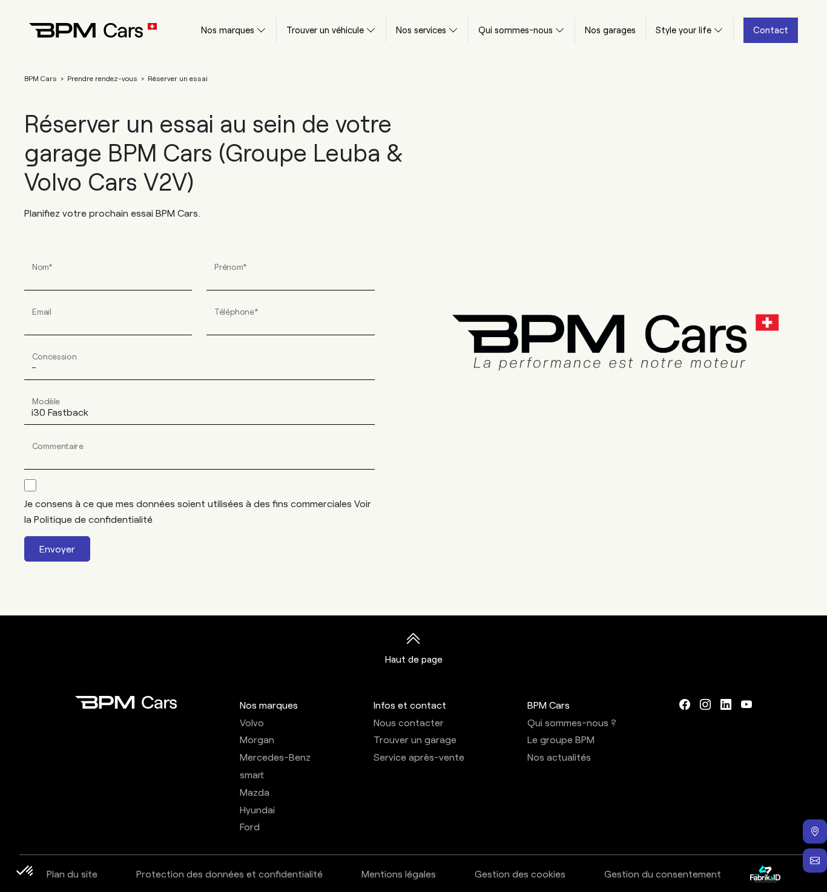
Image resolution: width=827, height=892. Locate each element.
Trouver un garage (415, 739)
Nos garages (610, 29)
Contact (770, 29)
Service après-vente (419, 756)
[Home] (83, 30)
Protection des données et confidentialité (229, 873)
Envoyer (57, 548)
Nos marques (227, 29)
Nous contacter (409, 722)
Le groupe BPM (561, 739)
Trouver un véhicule (325, 29)
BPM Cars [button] (548, 704)
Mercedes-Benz (275, 756)
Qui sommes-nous (515, 29)
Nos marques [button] (269, 704)
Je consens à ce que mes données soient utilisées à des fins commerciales (197, 511)
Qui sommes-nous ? (571, 722)
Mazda (254, 792)
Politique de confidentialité (93, 519)
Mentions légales (398, 873)
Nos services (421, 29)
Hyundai (257, 809)
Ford (250, 826)
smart (252, 774)
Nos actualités (559, 756)
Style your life (683, 29)
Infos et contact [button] (410, 704)
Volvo (252, 722)
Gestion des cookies (520, 873)
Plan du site (72, 873)
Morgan (257, 739)
